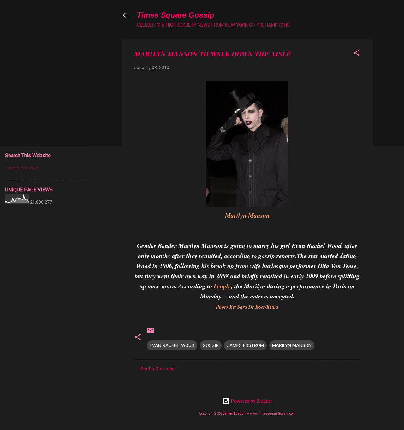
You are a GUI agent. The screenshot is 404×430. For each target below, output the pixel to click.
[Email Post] (150, 333)
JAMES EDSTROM (245, 345)
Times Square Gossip (175, 15)
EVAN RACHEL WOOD (172, 345)
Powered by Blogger (251, 401)
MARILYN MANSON (292, 345)
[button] (356, 54)
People (222, 285)
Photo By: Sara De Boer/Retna (247, 306)
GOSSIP (211, 345)
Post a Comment (158, 369)
